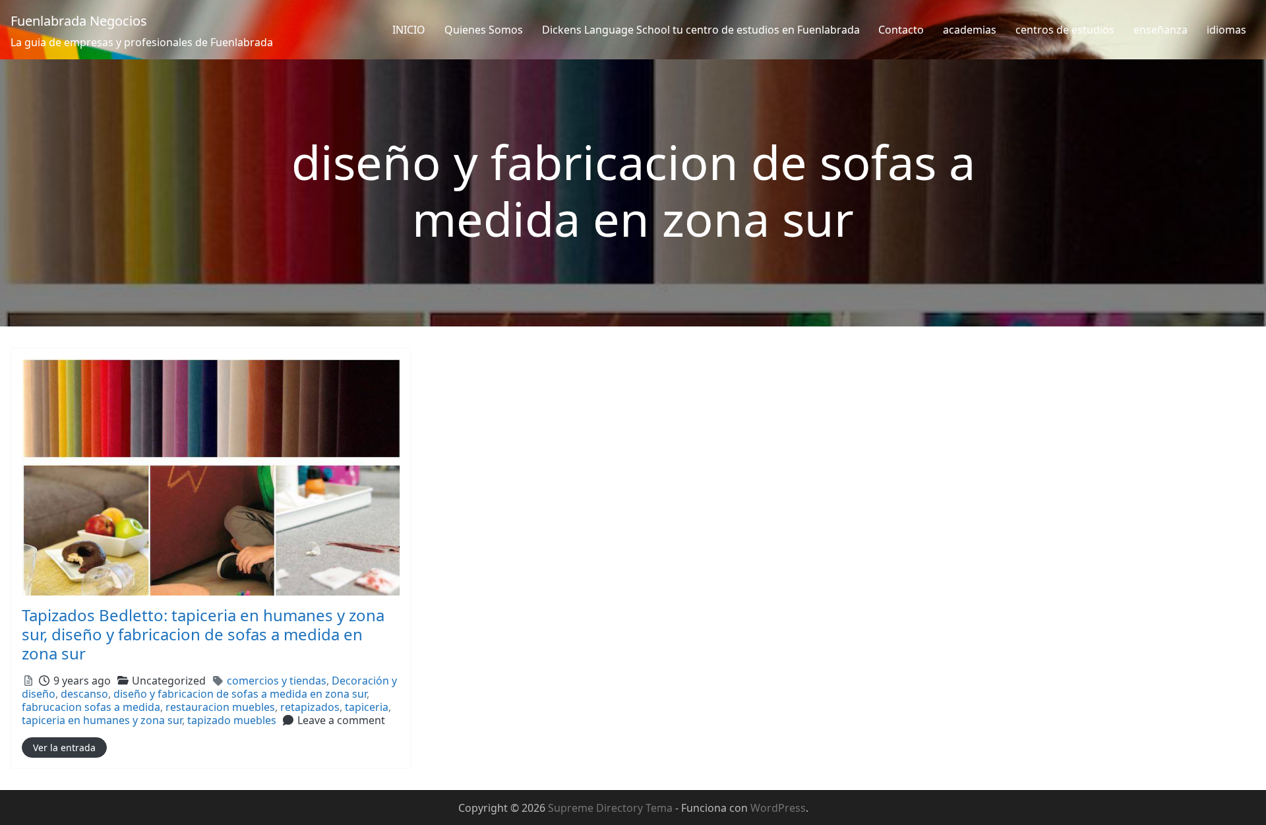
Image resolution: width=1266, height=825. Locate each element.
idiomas (1226, 29)
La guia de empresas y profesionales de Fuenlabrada (142, 42)
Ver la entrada (64, 747)
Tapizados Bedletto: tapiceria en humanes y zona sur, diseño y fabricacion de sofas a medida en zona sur (203, 634)
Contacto (901, 29)
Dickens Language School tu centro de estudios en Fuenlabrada (701, 29)
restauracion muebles (220, 707)
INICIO (408, 29)
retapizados (310, 707)
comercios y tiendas (276, 680)
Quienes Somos (483, 29)
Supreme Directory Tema (611, 808)
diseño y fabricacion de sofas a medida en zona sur (240, 694)
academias (969, 29)
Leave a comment (341, 720)
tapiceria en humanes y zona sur (102, 720)
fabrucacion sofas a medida (91, 707)
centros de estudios (1064, 29)
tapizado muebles (231, 720)
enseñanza (1160, 29)
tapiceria (366, 707)
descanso (84, 694)
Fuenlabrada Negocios (79, 21)
